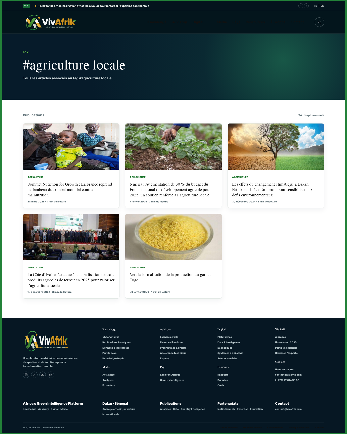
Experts (164, 358)
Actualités (108, 374)
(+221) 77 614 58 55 (287, 380)
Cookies (319, 427)
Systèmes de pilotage (230, 352)
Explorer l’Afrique (170, 374)
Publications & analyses (116, 342)
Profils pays (109, 352)
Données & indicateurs (116, 347)
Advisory (179, 22)
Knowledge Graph (113, 358)
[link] (26, 375)
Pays (236, 22)
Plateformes (224, 336)
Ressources (255, 22)
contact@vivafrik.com (288, 374)
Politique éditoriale (286, 347)
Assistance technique (173, 352)
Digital (198, 22)
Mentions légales (252, 427)
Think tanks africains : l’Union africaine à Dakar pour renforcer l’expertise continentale (93, 5)
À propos (277, 22)
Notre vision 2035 (286, 342)
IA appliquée (224, 347)
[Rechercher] (319, 22)
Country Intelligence (172, 380)
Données (222, 380)
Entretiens (108, 385)
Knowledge (156, 22)
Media (222, 22)
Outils (221, 385)
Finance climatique (171, 342)
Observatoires (110, 336)
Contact (297, 22)
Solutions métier (227, 358)
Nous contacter (284, 369)
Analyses (107, 380)
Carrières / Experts (286, 352)
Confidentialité (275, 427)
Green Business (229, 427)
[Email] (51, 375)
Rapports (223, 374)
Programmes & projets (173, 347)
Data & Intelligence (228, 342)
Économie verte (169, 336)
